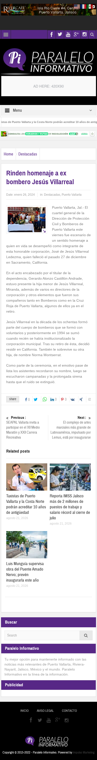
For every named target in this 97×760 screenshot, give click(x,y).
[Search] (86, 635)
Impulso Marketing (84, 753)
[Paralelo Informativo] (48, 61)
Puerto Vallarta (72, 194)
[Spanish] (90, 6)
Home (8, 154)
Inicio (24, 711)
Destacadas (27, 154)
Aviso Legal (45, 711)
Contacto (69, 711)
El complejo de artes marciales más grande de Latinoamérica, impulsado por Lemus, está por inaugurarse (70, 427)
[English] (77, 6)
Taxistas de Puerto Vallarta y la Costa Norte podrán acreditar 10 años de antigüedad (26, 504)
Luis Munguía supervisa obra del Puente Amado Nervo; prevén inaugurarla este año (25, 572)
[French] (83, 6)
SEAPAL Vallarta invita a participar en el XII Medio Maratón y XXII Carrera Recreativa (23, 427)
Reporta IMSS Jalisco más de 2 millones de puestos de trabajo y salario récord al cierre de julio (70, 507)
